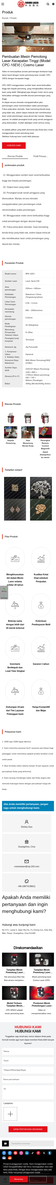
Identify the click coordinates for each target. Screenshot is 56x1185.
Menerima (18, 1179)
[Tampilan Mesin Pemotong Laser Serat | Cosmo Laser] (14, 959)
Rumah (5, 18)
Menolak (38, 1179)
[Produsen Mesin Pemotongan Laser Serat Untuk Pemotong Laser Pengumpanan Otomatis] (41, 993)
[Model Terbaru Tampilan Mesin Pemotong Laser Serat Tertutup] (14, 993)
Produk (13, 18)
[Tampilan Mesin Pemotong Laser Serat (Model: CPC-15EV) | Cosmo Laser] (41, 959)
